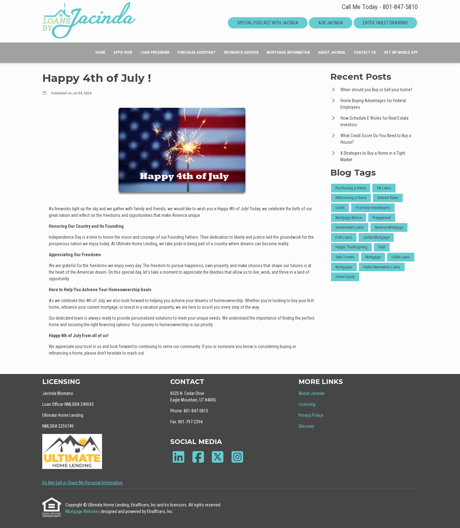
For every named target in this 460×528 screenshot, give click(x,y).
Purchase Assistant (196, 52)
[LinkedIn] (178, 457)
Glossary (306, 426)
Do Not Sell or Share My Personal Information (82, 482)
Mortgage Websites (83, 511)
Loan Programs (155, 52)
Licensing (307, 404)
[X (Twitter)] (217, 457)
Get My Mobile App (401, 52)
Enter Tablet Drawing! (385, 22)
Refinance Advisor (241, 52)
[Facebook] (198, 457)
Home (100, 52)
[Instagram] (237, 457)
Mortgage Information (288, 52)
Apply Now (123, 52)
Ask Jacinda (330, 22)
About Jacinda (331, 52)
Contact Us (365, 52)
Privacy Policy (311, 415)
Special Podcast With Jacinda (267, 22)
